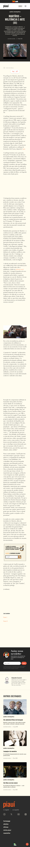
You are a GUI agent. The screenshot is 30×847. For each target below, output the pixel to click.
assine (24, 663)
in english (6, 809)
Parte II (5, 621)
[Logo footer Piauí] (15, 804)
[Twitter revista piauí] (11, 814)
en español (15, 809)
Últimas (5, 827)
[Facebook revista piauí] (4, 814)
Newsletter (6, 833)
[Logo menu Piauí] (6, 6)
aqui (24, 149)
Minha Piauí (7, 830)
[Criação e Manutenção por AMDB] (15, 844)
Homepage (6, 821)
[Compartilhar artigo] (16, 71)
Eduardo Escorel (17, 678)
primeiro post (20, 269)
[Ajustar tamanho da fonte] (13, 71)
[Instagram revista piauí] (26, 814)
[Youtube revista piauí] (19, 814)
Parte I (5, 617)
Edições (5, 824)
